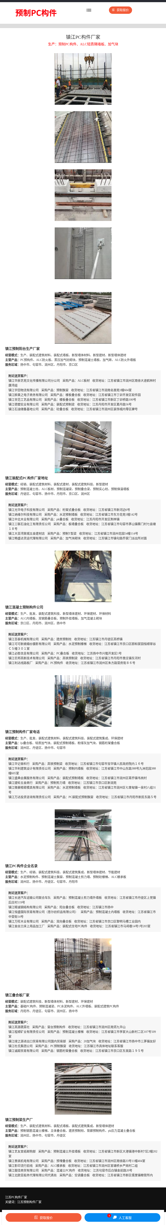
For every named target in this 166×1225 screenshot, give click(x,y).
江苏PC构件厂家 (16, 1197)
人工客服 (120, 1217)
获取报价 (123, 10)
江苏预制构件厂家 (29, 1202)
